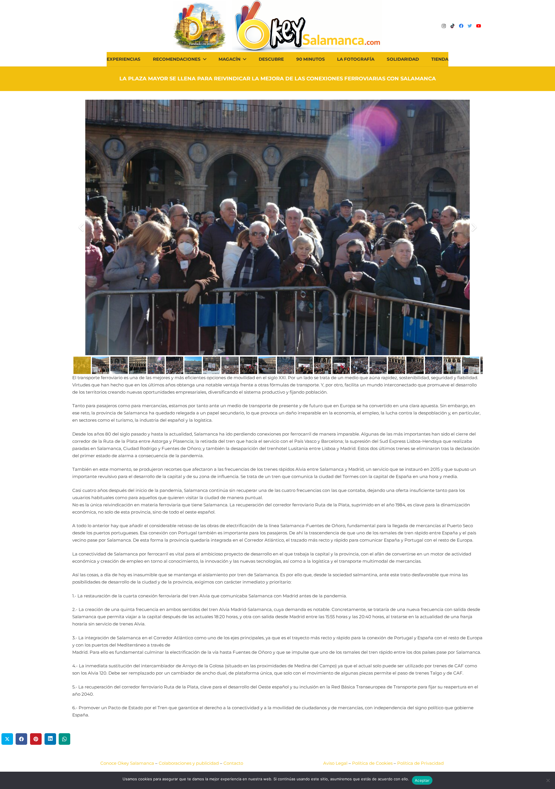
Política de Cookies (372, 763)
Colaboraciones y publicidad (189, 763)
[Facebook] (461, 26)
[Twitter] (469, 26)
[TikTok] (452, 26)
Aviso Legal (335, 763)
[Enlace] (307, 26)
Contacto (233, 763)
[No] (548, 780)
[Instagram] (443, 26)
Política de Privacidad (420, 763)
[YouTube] (478, 26)
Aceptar (422, 780)
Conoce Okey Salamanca (127, 763)
